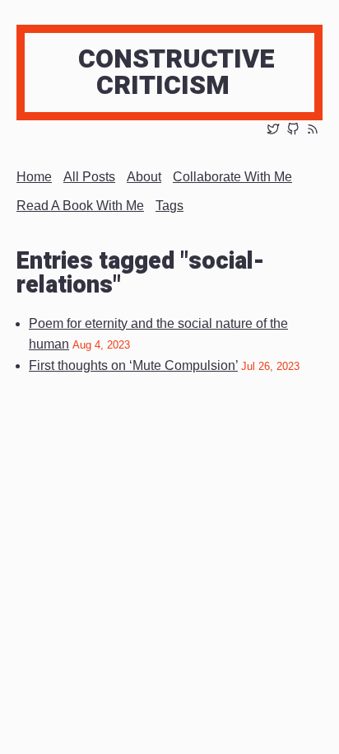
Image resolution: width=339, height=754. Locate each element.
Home (34, 177)
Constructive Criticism (176, 72)
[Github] (293, 131)
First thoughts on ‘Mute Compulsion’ (133, 365)
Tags (169, 206)
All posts (89, 177)
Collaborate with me (232, 177)
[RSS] (313, 131)
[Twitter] (273, 131)
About (144, 177)
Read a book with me (80, 206)
